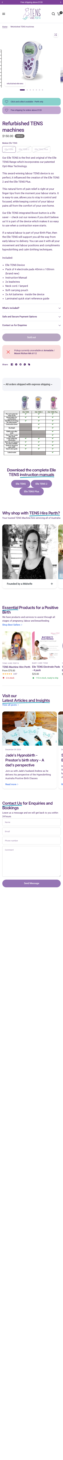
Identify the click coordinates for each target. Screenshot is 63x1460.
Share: (5, 364)
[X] (16, 364)
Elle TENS (21, 483)
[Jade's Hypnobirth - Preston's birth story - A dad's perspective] (29, 728)
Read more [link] (10, 784)
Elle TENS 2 (41, 483)
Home (4, 27)
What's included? (10, 308)
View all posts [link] (9, 705)
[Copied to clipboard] (29, 364)
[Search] (53, 14)
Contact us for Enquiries (14, 325)
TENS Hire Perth (10, 663)
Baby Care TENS (40, 663)
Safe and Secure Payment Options (19, 316)
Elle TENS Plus (31, 491)
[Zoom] (55, 34)
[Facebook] (12, 364)
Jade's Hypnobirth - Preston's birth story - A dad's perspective (24, 760)
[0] (58, 14)
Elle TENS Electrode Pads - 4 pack (46, 668)
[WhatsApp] (25, 364)
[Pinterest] (20, 364)
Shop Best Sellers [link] (11, 625)
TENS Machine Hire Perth (16, 667)
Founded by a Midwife (19, 583)
